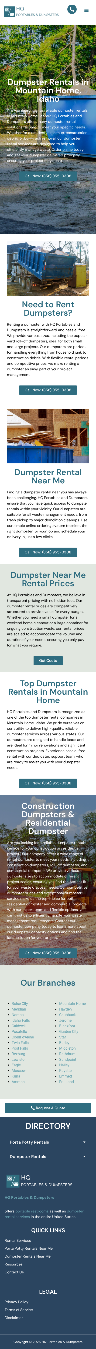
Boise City (20, 1003)
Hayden (65, 1009)
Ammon (18, 1082)
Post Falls (20, 1048)
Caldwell (19, 1026)
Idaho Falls (21, 1020)
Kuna (16, 1076)
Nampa (18, 1015)
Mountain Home (72, 1003)
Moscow (19, 1070)
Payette (65, 1070)
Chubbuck (67, 1015)
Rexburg (18, 1054)
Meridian (19, 1009)
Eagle (16, 1065)
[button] (86, 10)
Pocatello (19, 1031)
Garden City (68, 1031)
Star (62, 1037)
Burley (64, 1043)
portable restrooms (31, 1211)
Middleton (67, 1048)
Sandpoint (67, 1059)
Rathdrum (67, 1054)
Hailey (64, 1065)
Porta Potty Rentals (29, 1142)
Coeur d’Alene (23, 1037)
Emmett (65, 1076)
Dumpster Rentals (28, 1156)
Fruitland (66, 1082)
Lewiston (19, 1059)
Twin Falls (20, 1043)
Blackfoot (67, 1026)
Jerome (65, 1020)
